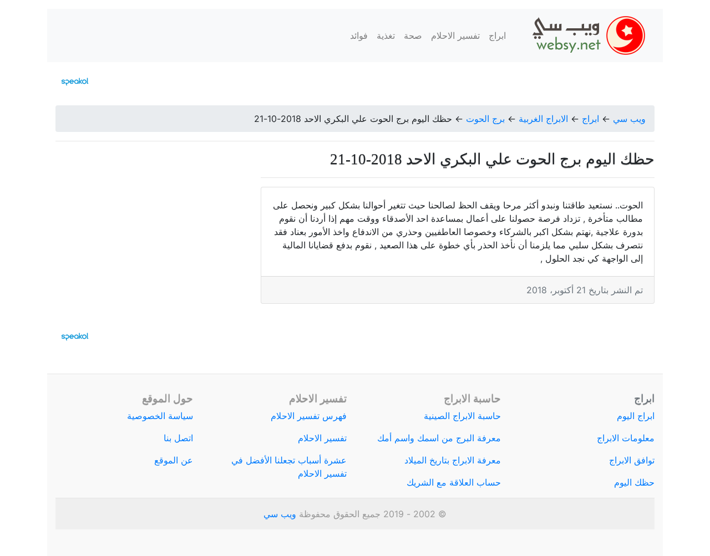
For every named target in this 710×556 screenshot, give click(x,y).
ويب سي (629, 118)
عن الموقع (173, 460)
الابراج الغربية (543, 118)
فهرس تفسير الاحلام (309, 415)
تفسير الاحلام (455, 35)
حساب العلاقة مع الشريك (454, 482)
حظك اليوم (634, 482)
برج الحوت (485, 118)
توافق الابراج (632, 460)
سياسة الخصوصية (160, 415)
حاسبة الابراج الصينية (462, 415)
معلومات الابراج (626, 437)
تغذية (386, 35)
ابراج (497, 35)
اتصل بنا (178, 437)
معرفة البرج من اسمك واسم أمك (439, 437)
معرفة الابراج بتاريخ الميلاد (452, 460)
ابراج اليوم (636, 415)
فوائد (359, 35)
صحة (413, 35)
